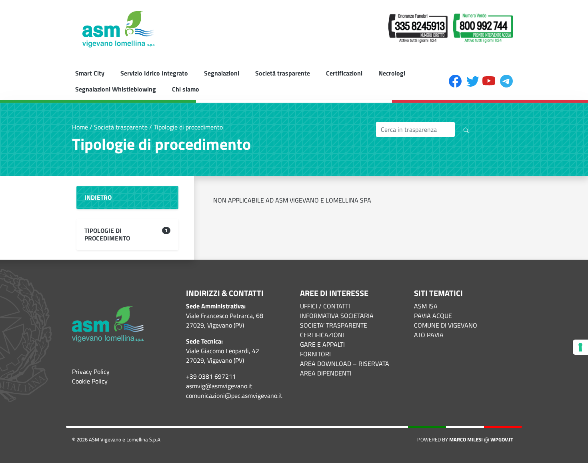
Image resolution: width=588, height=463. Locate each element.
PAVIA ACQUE (433, 315)
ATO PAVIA (429, 335)
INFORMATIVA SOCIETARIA (337, 315)
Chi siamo (185, 89)
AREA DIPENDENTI (325, 373)
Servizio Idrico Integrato (154, 73)
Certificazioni (344, 73)
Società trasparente (282, 73)
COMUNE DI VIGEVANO (445, 325)
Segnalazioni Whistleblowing (115, 89)
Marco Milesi (466, 439)
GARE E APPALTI (322, 344)
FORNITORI (315, 354)
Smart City (89, 73)
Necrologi (391, 73)
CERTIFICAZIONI (322, 335)
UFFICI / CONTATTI (325, 306)
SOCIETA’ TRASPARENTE (333, 325)
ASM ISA (426, 306)
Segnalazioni (221, 73)
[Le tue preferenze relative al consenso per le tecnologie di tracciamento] (580, 347)
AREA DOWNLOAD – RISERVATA (344, 363)
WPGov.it (501, 439)
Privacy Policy (91, 371)
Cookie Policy (90, 381)
